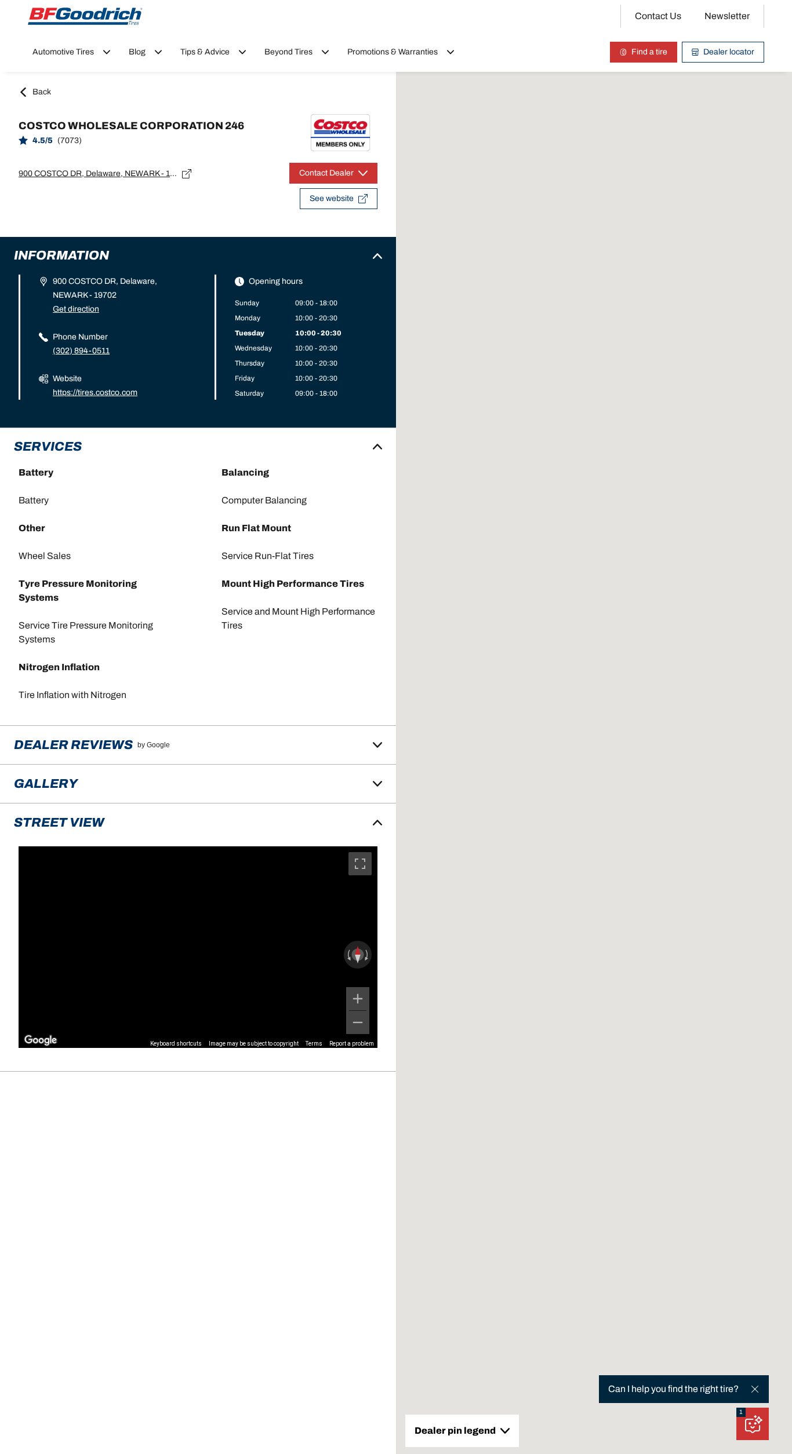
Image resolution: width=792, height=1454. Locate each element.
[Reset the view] (358, 955)
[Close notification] (754, 1389)
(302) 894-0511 (81, 350)
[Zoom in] (357, 998)
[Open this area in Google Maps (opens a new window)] (40, 1040)
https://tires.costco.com (95, 392)
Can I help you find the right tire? (673, 1389)
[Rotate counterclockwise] (348, 955)
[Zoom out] (357, 1022)
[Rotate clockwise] (368, 955)
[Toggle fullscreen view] (360, 863)
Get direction (76, 309)
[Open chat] (752, 1424)
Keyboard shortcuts (176, 1043)
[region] (198, 947)
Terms (314, 1043)
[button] (741, 1412)
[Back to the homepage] (85, 16)
